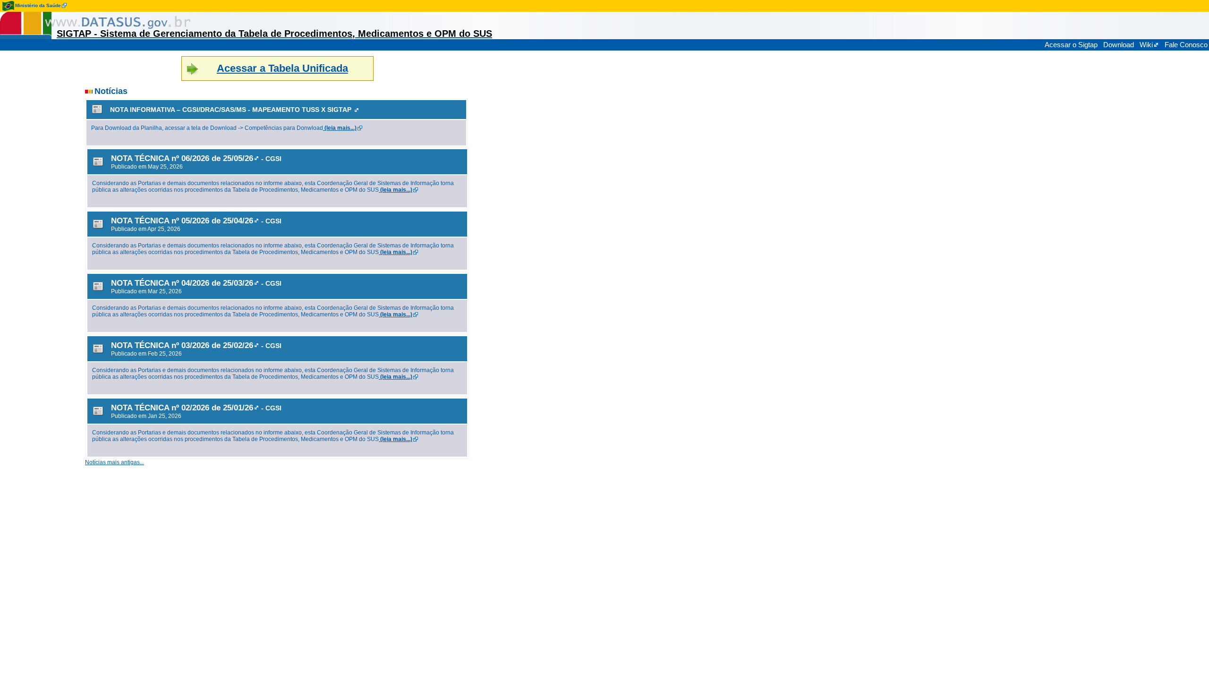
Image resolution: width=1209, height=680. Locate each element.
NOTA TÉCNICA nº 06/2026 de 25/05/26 (182, 158)
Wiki (1146, 45)
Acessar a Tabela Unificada (282, 68)
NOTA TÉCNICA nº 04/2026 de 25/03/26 (182, 283)
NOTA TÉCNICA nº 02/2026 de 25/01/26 (182, 407)
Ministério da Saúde (38, 5)
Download (1118, 45)
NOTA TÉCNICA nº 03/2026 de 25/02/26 (182, 345)
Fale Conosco (1186, 45)
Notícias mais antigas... (114, 462)
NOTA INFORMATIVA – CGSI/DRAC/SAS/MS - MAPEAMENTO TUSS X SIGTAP (230, 109)
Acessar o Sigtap (1071, 45)
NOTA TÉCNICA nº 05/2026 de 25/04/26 (182, 220)
